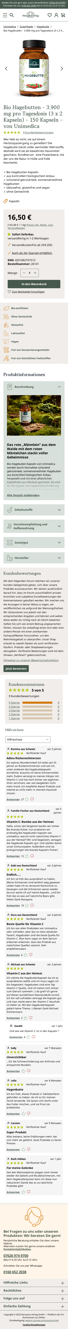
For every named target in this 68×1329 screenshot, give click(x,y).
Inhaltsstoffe (24, 510)
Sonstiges (21, 542)
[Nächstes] (62, 68)
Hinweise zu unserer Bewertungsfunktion (31, 660)
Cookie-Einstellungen (34, 1324)
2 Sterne (14, 714)
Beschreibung (24, 387)
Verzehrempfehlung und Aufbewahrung (30, 526)
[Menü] (5, 14)
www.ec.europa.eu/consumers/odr (42, 1320)
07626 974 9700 (57, 2)
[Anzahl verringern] (24, 273)
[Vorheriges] (6, 68)
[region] (34, 70)
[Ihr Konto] (56, 14)
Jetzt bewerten (16, 668)
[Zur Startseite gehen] (34, 14)
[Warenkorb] (63, 14)
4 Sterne (14, 707)
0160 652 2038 (28, 5)
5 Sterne (14, 703)
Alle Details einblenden (23, 495)
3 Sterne (14, 710)
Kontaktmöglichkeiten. (17, 1249)
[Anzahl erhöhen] (35, 273)
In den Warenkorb (34, 284)
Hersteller (22, 558)
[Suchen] (11, 14)
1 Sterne (14, 718)
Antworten (13, 799)
